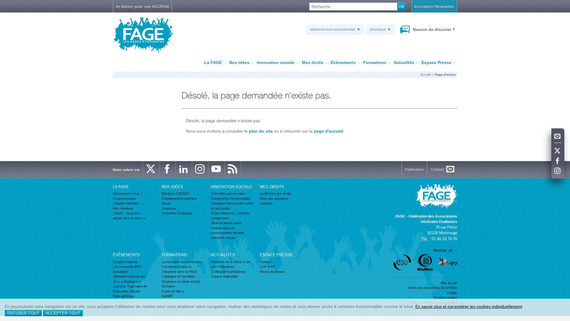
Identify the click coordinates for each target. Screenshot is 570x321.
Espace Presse (436, 62)
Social (166, 203)
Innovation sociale (275, 62)
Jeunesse (169, 208)
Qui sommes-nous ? (127, 193)
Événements (343, 62)
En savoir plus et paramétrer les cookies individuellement (468, 306)
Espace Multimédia (224, 276)
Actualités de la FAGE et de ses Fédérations (230, 264)
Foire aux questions (274, 198)
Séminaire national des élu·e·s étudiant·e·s (129, 279)
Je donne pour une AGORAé (142, 6)
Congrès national (125, 262)
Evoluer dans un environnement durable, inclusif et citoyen (228, 233)
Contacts (266, 203)
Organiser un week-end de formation (181, 284)
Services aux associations (332, 29)
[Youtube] (216, 169)
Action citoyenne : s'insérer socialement (230, 215)
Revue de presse (272, 271)
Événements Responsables (231, 198)
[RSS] (233, 169)
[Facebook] (557, 161)
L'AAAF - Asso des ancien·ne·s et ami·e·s (129, 215)
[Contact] (557, 136)
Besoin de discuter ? (433, 29)
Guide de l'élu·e (173, 291)
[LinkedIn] (184, 169)
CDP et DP (268, 266)
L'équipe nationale (125, 203)
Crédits (452, 293)
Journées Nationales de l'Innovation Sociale (130, 288)
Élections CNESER (175, 193)
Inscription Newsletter (434, 6)
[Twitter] (557, 151)
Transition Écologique (177, 213)
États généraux (124, 296)
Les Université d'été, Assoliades (127, 269)
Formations (374, 62)
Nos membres (123, 208)
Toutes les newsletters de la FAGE (432, 287)
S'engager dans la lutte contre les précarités (232, 206)
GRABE (167, 296)
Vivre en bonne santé (226, 223)
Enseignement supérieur (179, 198)
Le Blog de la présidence (228, 271)
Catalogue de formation (178, 276)
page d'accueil (328, 131)
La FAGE (213, 62)
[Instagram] (557, 171)
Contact (265, 262)
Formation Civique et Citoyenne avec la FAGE (179, 269)
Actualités (404, 62)
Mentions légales (445, 297)
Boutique (378, 29)
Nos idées (239, 62)
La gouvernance (124, 198)
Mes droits (312, 62)
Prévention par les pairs (228, 193)
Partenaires (414, 169)
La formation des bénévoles (182, 262)
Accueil (425, 74)
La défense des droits (275, 193)
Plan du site (449, 283)
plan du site (261, 131)
